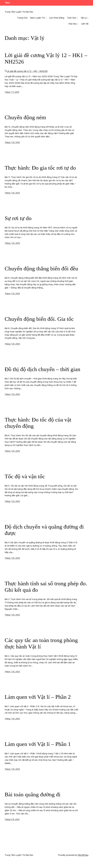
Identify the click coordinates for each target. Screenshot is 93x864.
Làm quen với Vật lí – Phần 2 (38, 697)
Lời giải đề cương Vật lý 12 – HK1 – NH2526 (46, 58)
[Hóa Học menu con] (77, 23)
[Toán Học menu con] (77, 17)
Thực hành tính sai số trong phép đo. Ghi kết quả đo (46, 586)
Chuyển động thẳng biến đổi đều (41, 268)
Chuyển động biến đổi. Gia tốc (39, 319)
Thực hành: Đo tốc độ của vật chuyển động (38, 423)
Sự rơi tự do (18, 218)
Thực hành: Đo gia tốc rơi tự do (40, 168)
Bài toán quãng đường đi (32, 794)
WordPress (83, 855)
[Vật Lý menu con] (87, 17)
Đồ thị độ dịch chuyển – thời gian (42, 369)
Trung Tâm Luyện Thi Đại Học (19, 12)
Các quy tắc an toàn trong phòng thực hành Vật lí (41, 643)
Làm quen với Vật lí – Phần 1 (38, 744)
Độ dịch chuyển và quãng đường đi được (44, 530)
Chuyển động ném (25, 117)
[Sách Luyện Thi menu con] (46, 17)
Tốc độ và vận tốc (25, 476)
